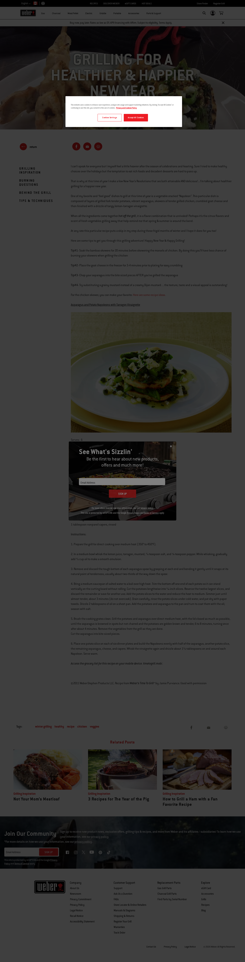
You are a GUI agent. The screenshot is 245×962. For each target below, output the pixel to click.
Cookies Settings (109, 117)
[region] (123, 111)
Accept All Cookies (136, 117)
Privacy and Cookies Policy (126, 108)
